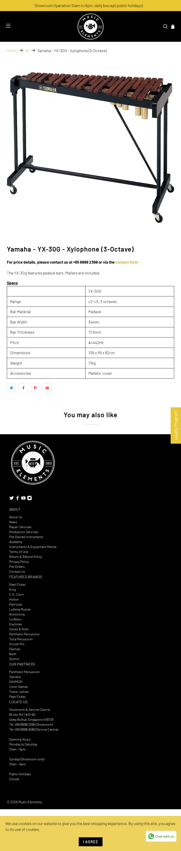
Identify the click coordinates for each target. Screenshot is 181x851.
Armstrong (17, 614)
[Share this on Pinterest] (35, 387)
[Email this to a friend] (47, 387)
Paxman (15, 649)
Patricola (15, 604)
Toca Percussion (21, 639)
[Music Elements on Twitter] (11, 499)
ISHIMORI (16, 682)
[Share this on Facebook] (23, 387)
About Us (15, 517)
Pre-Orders (17, 567)
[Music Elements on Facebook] (17, 499)
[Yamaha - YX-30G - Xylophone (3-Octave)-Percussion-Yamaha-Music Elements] (90, 148)
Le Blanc (15, 619)
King (12, 589)
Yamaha (15, 677)
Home (12, 50)
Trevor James (19, 692)
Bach (12, 654)
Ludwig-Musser (20, 609)
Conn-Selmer (18, 687)
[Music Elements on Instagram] (29, 499)
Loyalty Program (175, 425)
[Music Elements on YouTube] (23, 499)
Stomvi (14, 659)
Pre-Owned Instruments (26, 537)
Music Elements (30, 802)
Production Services (23, 532)
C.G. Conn (16, 594)
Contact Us (17, 571)
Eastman (15, 624)
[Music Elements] (90, 26)
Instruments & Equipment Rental (32, 547)
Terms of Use (18, 552)
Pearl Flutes (17, 584)
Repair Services (20, 527)
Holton (14, 599)
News (13, 522)
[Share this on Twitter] (11, 387)
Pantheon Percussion (24, 634)
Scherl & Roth (19, 629)
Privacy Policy (19, 562)
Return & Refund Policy (25, 557)
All (27, 50)
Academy (15, 542)
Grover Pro (17, 644)
